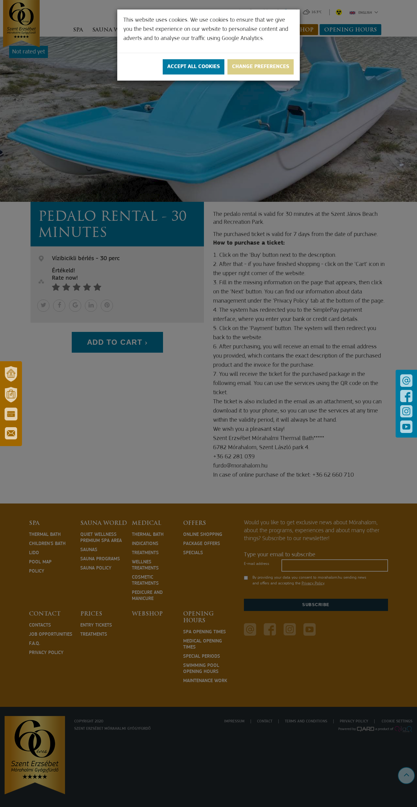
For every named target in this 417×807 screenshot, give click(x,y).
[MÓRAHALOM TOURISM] (11, 395)
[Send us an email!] (406, 380)
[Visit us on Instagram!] (406, 411)
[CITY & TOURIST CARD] (11, 414)
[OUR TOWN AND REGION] (11, 374)
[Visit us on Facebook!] (406, 396)
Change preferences (260, 67)
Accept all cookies (193, 67)
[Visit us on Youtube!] (406, 426)
